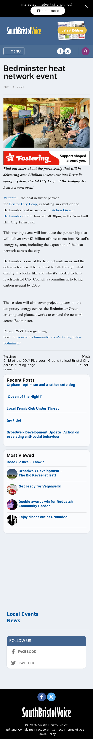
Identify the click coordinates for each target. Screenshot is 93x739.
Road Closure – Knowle (26, 462)
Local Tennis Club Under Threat (33, 408)
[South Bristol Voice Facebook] (60, 51)
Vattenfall (11, 197)
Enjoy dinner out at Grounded (43, 517)
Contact (57, 729)
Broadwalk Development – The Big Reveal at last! (40, 473)
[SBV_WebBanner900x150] (46, 158)
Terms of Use (75, 729)
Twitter (26, 663)
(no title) (14, 420)
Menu (15, 51)
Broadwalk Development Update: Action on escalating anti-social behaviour (43, 434)
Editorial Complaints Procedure (27, 729)
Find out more (48, 11)
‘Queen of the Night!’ (24, 396)
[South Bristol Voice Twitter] (67, 51)
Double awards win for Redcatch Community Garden (46, 504)
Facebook (27, 651)
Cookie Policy (46, 734)
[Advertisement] (46, 564)
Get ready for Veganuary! (40, 486)
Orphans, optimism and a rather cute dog (41, 385)
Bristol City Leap (23, 203)
